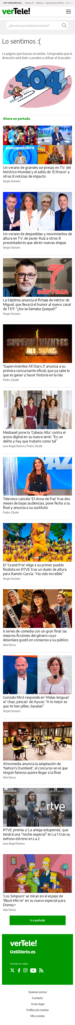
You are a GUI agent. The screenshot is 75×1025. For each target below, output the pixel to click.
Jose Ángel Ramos (14, 446)
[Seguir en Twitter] (12, 970)
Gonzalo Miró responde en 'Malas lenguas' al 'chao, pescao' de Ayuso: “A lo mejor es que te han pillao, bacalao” (36, 701)
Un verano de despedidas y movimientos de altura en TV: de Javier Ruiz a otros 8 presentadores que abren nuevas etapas (37, 238)
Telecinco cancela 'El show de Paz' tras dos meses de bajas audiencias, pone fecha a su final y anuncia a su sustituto (36, 503)
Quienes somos (37, 992)
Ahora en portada (16, 119)
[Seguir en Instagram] (25, 970)
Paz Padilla (70, 3)
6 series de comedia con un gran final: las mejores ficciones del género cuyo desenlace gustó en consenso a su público (35, 635)
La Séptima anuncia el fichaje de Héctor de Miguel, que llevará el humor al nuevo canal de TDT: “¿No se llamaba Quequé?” (37, 304)
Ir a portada (37, 920)
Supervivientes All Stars (54, 3)
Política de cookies (37, 1010)
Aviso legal (37, 1004)
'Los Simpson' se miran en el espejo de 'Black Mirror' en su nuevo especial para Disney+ (34, 900)
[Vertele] (23, 943)
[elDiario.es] (22, 951)
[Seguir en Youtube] (33, 970)
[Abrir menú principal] (68, 11)
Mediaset (39, 3)
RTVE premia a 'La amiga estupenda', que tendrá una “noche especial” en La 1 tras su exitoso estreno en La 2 (36, 834)
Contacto (37, 998)
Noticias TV (29, 3)
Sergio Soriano (11, 181)
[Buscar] (64, 25)
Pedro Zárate (11, 380)
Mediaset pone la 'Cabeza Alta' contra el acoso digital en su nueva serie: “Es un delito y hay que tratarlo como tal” (34, 436)
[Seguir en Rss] (41, 970)
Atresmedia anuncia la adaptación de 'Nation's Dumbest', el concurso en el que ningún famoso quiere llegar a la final (35, 768)
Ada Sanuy (9, 644)
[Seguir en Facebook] (19, 970)
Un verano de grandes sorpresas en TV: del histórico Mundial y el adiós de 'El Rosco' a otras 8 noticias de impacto (37, 171)
